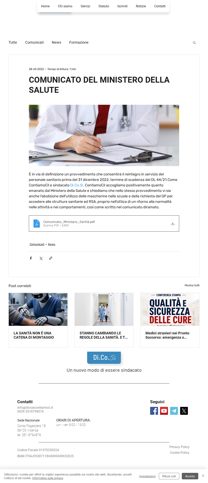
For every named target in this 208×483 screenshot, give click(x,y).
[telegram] (174, 411)
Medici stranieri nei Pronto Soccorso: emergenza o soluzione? (167, 335)
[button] (160, 6)
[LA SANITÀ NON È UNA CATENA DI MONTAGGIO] (38, 309)
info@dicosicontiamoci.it (35, 408)
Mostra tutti (192, 285)
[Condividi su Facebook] (31, 258)
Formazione (79, 42)
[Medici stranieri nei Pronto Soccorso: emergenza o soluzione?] (170, 309)
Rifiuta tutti (169, 476)
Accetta (190, 476)
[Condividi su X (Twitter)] (41, 258)
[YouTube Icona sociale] (164, 411)
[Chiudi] (203, 476)
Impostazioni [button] (147, 476)
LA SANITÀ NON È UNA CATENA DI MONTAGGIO (34, 335)
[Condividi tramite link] (51, 258)
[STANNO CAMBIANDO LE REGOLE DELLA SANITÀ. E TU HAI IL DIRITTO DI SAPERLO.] (104, 309)
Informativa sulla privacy (47, 478)
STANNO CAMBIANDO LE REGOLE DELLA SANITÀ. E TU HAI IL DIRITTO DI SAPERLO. (103, 335)
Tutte (13, 42)
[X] (184, 411)
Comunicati (34, 42)
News (56, 42)
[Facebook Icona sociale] (154, 411)
